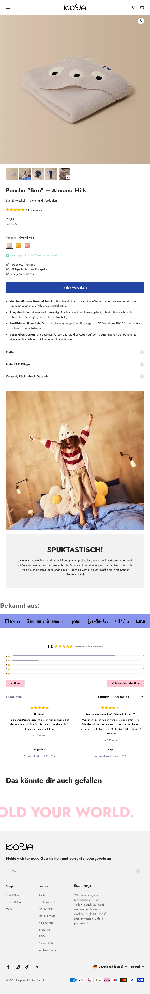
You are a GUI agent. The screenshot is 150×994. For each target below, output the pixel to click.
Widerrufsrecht (47, 950)
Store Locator (46, 916)
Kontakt (42, 895)
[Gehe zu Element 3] (38, 174)
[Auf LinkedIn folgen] (36, 966)
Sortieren (104, 696)
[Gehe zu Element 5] (64, 174)
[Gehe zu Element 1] (12, 174)
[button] (24, 210)
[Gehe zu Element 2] (25, 174)
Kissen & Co (13, 902)
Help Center (45, 923)
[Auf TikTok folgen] (27, 966)
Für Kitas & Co (47, 902)
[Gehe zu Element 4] (51, 174)
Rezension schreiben (129, 684)
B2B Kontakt (45, 909)
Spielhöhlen (13, 895)
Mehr (9, 909)
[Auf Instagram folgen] (17, 966)
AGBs (41, 936)
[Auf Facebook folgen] (8, 966)
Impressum (44, 929)
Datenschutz (45, 943)
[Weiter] (139, 730)
